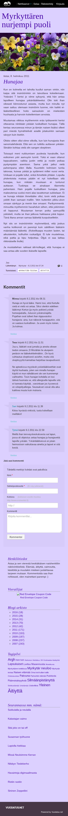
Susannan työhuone (19, 737)
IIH (42, 660)
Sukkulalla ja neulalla (19, 710)
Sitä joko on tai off (18, 728)
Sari (14, 406)
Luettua (27, 664)
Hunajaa (13, 81)
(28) (17, 616)
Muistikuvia (50, 664)
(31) (17, 619)
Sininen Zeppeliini (17, 790)
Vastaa (13, 333)
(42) (17, 626)
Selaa (36, 3)
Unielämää (24, 686)
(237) (18, 640)
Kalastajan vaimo (17, 718)
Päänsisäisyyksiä (17, 680)
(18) (17, 612)
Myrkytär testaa (28, 270)
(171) (18, 629)
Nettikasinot (23, 3)
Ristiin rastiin (15, 782)
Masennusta (38, 664)
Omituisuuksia (13, 676)
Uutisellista (33, 685)
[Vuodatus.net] (15, 807)
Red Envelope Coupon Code (34, 598)
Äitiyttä (44, 270)
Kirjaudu (60, 3)
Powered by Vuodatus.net (52, 811)
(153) (18, 633)
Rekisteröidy (47, 3)
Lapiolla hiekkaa (17, 745)
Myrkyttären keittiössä (17, 669)
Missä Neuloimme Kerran (22, 755)
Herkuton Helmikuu (32, 660)
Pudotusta (51, 676)
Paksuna (25, 675)
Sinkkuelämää (13, 686)
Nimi (10, 475)
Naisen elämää (22, 672)
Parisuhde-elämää (38, 676)
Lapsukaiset (15, 663)
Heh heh (20, 660)
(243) (18, 643)
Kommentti (12, 511)
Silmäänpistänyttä (41, 680)
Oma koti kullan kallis (40, 672)
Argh (11, 659)
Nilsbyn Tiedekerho (18, 763)
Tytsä (15, 430)
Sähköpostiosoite (25, 486)
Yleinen (44, 685)
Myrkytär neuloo (39, 668)
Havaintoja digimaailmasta (22, 773)
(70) (17, 623)
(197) (18, 636)
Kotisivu (24, 498)
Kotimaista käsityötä (52, 660)
